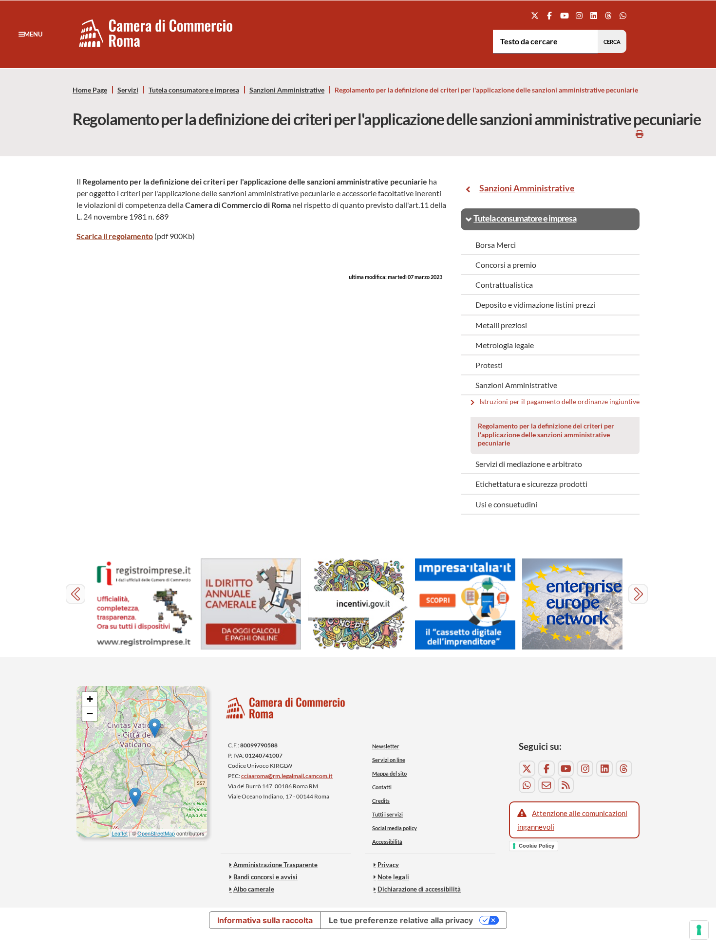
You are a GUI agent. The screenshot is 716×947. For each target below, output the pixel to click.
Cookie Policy (536, 845)
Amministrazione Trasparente (275, 865)
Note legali (393, 877)
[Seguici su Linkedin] (593, 15)
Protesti (489, 365)
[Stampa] (639, 133)
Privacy (388, 865)
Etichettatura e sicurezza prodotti (531, 483)
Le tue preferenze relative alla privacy (401, 920)
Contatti (382, 787)
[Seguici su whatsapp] (623, 15)
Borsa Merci (495, 244)
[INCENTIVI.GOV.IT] (358, 604)
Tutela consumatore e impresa (194, 90)
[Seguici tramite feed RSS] (566, 785)
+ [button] (90, 699)
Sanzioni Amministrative (286, 90)
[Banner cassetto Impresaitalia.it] (465, 604)
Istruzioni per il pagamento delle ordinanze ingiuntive (560, 402)
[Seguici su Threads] (608, 15)
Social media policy (394, 828)
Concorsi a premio (505, 264)
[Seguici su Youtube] (564, 15)
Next (639, 595)
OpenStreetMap (156, 833)
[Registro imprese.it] (143, 604)
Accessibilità (387, 841)
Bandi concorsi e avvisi (265, 877)
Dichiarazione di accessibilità (419, 889)
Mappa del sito (389, 773)
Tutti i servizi (387, 814)
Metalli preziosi (501, 325)
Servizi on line (388, 760)
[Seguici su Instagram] (578, 15)
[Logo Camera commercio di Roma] (286, 710)
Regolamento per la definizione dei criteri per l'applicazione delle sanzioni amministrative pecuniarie (546, 434)
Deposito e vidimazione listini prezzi (535, 304)
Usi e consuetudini (506, 504)
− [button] (90, 713)
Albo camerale (253, 889)
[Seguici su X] (535, 15)
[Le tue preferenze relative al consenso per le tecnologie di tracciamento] (699, 930)
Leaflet (120, 833)
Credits (381, 801)
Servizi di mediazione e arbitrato (528, 463)
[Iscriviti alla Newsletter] (546, 785)
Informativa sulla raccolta (265, 920)
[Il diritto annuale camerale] (250, 604)
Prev (77, 595)
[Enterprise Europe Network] (572, 604)
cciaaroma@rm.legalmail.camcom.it (287, 776)
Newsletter (385, 746)
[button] (30, 34)
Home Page (90, 90)
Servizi (127, 90)
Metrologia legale (504, 345)
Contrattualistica (504, 284)
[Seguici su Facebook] (549, 15)
